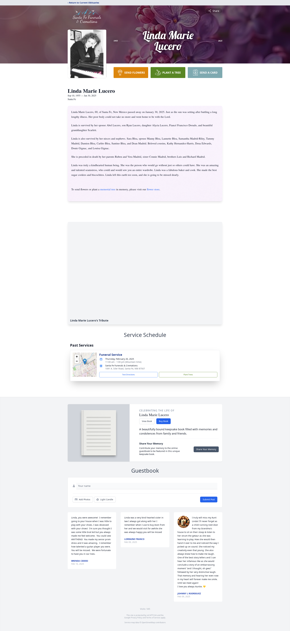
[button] (85, 361)
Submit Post (209, 499)
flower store (153, 189)
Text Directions (128, 374)
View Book (147, 421)
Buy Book (163, 421)
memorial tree (107, 189)
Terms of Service (153, 617)
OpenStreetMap (148, 622)
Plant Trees (188, 374)
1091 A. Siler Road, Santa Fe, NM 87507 (125, 368)
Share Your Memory (206, 449)
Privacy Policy (136, 617)
